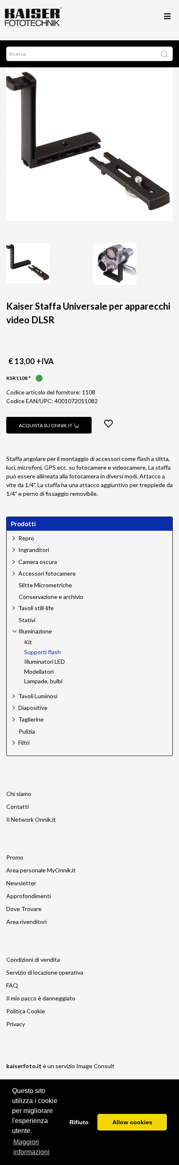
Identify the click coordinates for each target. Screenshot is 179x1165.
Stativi (27, 620)
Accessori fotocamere (47, 573)
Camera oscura (37, 561)
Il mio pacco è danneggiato (40, 998)
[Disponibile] (39, 377)
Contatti (17, 806)
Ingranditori (33, 549)
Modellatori (39, 671)
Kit (28, 642)
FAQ (12, 985)
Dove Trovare (24, 908)
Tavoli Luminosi (37, 695)
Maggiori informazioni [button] (31, 1146)
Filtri (24, 742)
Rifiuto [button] (79, 1122)
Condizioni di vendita (33, 959)
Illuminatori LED (44, 661)
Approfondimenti (28, 895)
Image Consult (95, 1065)
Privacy (15, 1023)
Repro (26, 538)
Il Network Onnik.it (31, 819)
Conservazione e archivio (51, 597)
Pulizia (27, 731)
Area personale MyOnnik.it (41, 870)
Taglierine (31, 719)
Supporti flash (42, 652)
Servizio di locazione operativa (44, 972)
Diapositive (32, 707)
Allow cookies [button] (132, 1122)
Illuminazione (35, 631)
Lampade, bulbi (43, 681)
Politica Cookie (25, 1011)
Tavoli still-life (36, 607)
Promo (14, 857)
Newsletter (21, 883)
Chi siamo (18, 793)
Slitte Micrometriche (45, 585)
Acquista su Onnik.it (46, 425)
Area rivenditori (26, 921)
